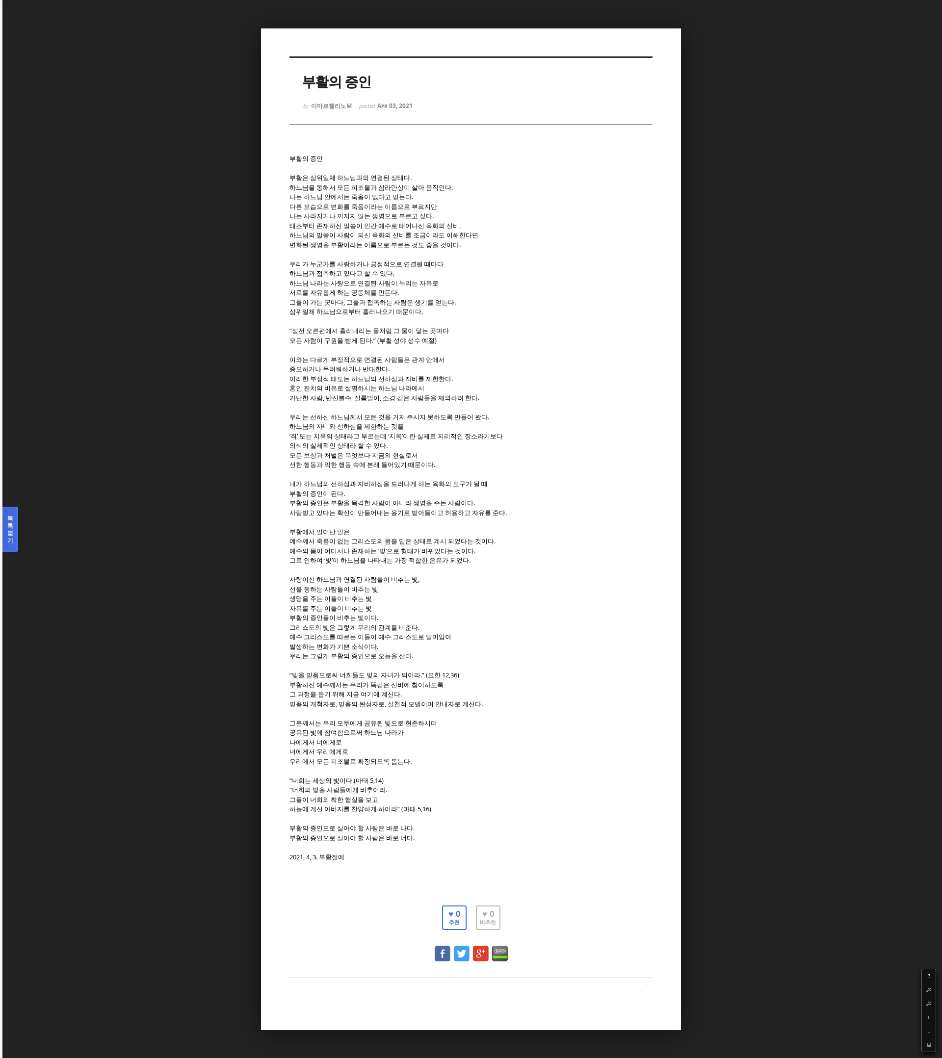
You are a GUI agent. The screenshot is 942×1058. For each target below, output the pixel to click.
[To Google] (481, 949)
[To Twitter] (462, 949)
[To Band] (500, 949)
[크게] (929, 990)
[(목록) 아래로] (929, 1031)
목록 (10, 529)
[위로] (929, 1017)
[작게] (929, 1003)
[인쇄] (929, 1045)
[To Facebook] (442, 949)
